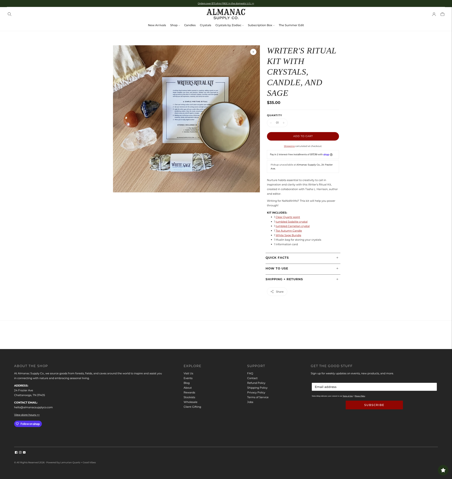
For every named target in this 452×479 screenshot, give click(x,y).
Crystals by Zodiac (228, 25)
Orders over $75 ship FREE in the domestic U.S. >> (226, 3)
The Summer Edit (291, 25)
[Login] (434, 14)
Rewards (189, 392)
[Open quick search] (9, 14)
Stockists (189, 397)
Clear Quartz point (288, 217)
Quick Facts (277, 257)
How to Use (277, 268)
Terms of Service (258, 397)
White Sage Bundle (288, 235)
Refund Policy (256, 383)
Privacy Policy (256, 392)
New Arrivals (157, 25)
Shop (174, 25)
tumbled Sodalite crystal (292, 221)
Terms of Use (348, 396)
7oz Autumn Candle (289, 230)
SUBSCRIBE (374, 405)
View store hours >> (27, 414)
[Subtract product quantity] (271, 123)
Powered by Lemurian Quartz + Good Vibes (71, 462)
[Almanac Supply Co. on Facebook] (16, 452)
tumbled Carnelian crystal (293, 226)
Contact (252, 378)
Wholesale (190, 402)
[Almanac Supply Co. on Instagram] (20, 452)
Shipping (289, 146)
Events (188, 378)
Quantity (274, 115)
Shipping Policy (257, 387)
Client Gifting (192, 406)
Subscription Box (260, 25)
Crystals (205, 25)
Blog (187, 383)
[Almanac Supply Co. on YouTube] (24, 452)
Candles (190, 25)
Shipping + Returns (284, 279)
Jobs (250, 402)
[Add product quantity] (283, 123)
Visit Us (188, 373)
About (188, 387)
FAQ (250, 373)
